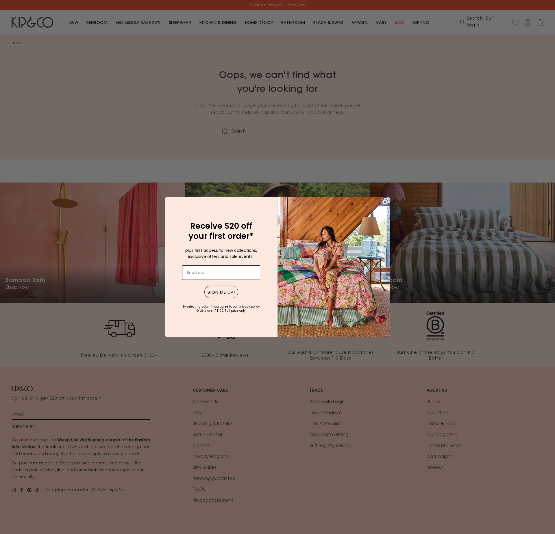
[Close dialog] (385, 202)
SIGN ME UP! (221, 292)
